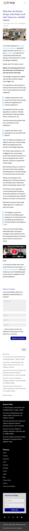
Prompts (5, 456)
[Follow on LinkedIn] (5, 517)
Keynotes (5, 465)
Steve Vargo (7, 23)
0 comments (6, 25)
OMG (23, 51)
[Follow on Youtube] (21, 517)
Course (5, 471)
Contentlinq (9, 53)
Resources (6, 459)
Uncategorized (21, 23)
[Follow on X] (13, 517)
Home (4, 453)
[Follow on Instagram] (17, 517)
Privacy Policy (7, 480)
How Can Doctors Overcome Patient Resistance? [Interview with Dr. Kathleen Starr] (14, 388)
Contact (5, 483)
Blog (4, 477)
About (4, 462)
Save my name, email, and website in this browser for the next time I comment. (13, 331)
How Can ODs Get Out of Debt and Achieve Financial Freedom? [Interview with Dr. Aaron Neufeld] (14, 372)
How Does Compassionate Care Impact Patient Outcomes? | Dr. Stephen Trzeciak (13, 364)
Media (4, 474)
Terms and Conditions (9, 486)
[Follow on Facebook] (9, 517)
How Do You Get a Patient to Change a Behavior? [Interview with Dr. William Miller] (14, 380)
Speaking (5, 468)
